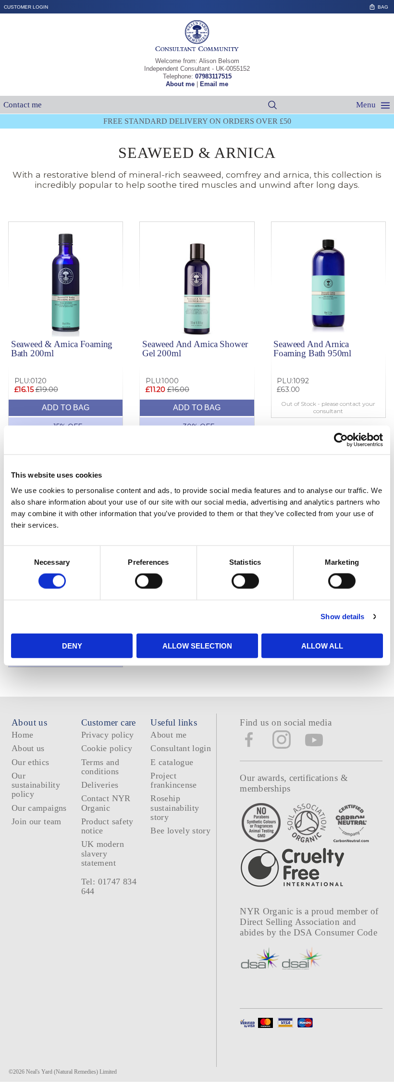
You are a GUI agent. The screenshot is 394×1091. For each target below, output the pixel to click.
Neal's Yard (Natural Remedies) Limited (71, 1071)
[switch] (148, 581)
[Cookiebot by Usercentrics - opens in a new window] (341, 440)
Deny (72, 645)
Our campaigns (39, 808)
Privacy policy (107, 735)
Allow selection (197, 645)
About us (28, 748)
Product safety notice (107, 826)
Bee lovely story (180, 830)
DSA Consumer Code (336, 932)
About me (180, 84)
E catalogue (171, 762)
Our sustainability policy (36, 785)
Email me (214, 84)
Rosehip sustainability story (174, 807)
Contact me (22, 104)
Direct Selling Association (291, 922)
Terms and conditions (100, 766)
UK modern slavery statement (102, 853)
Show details (342, 616)
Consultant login (180, 748)
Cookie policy (107, 748)
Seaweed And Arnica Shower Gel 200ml (194, 348)
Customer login (26, 7)
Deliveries (100, 785)
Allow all (322, 645)
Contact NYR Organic (106, 802)
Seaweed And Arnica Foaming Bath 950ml (312, 348)
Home (22, 735)
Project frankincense (173, 780)
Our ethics (30, 762)
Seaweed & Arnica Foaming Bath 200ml (61, 348)
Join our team (37, 821)
